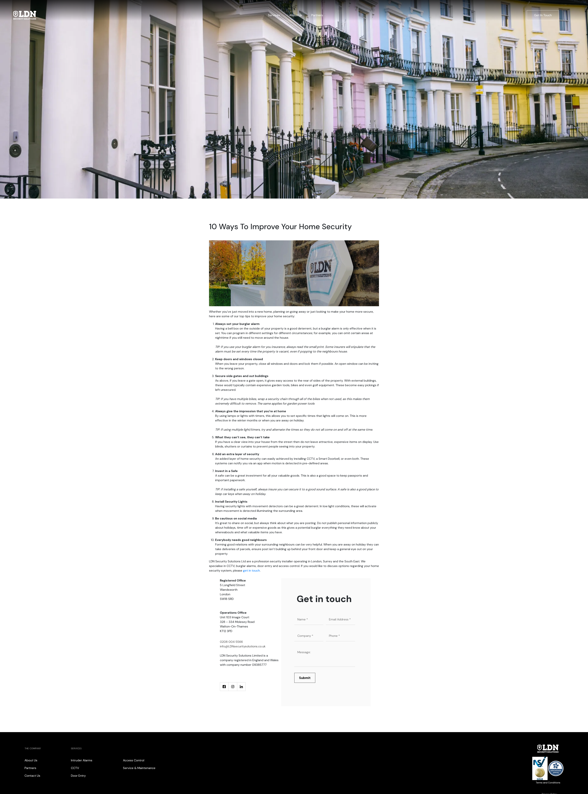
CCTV (75, 768)
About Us (295, 15)
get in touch (251, 570)
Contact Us (32, 776)
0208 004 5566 (231, 642)
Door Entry (78, 776)
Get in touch (543, 15)
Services (274, 15)
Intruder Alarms (81, 760)
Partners (317, 15)
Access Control (133, 760)
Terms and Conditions (548, 782)
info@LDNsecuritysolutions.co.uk (243, 646)
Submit (305, 678)
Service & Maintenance (139, 768)
